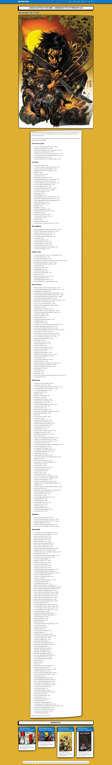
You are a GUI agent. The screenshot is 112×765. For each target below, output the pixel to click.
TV (86, 1)
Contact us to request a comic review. (80, 762)
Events (83, 1)
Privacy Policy (69, 762)
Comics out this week (34, 12)
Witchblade (36, 711)
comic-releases (25, 12)
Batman (39, 169)
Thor (35, 359)
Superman (48, 190)
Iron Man (41, 324)
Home (70, 1)
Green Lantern (46, 183)
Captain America (38, 303)
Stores (92, 1)
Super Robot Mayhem (23, 1)
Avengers (36, 298)
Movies (74, 1)
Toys (89, 1)
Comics (78, 1)
